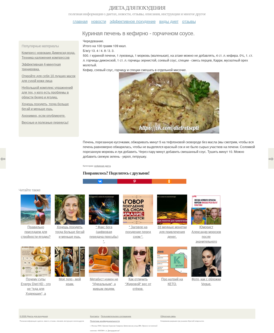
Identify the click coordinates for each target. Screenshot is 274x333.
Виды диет (169, 21)
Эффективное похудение (133, 21)
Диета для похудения (137, 7)
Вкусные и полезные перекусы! (45, 122)
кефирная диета (102, 165)
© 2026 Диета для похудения (34, 316)
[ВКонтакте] (100, 181)
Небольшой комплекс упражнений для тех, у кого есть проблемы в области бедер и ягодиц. (47, 92)
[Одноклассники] (169, 181)
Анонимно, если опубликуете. (43, 115)
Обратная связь (168, 316)
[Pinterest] (134, 181)
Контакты (94, 316)
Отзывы (189, 21)
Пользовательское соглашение (116, 316)
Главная (80, 21)
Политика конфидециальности (105, 321)
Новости (98, 21)
